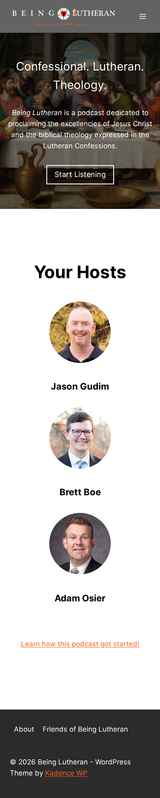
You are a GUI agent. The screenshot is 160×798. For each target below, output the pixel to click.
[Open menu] (142, 16)
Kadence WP (66, 773)
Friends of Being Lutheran (85, 729)
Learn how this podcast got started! (80, 644)
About (24, 729)
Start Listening (80, 174)
